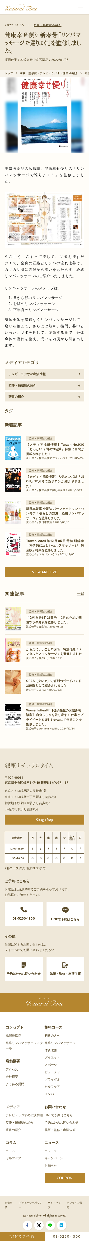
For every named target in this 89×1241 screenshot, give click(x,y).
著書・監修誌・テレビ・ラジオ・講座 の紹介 (49, 73)
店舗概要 (13, 1061)
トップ (9, 73)
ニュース (52, 1142)
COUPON (64, 1178)
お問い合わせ (55, 1107)
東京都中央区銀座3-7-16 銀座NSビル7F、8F (37, 782)
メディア (13, 1107)
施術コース (53, 1027)
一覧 (80, 593)
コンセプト (14, 1027)
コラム (11, 1142)
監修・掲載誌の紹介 (47, 25)
